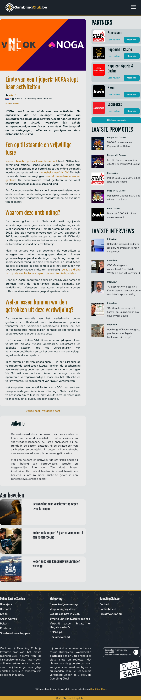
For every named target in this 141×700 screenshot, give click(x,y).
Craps (4, 614)
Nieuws (16, 103)
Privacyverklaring (111, 614)
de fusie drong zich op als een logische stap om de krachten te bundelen (43, 271)
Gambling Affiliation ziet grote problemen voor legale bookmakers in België (123, 333)
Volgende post (51, 411)
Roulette (5, 628)
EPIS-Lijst (56, 632)
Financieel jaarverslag (64, 604)
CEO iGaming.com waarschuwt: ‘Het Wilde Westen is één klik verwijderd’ (124, 269)
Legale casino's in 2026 (65, 614)
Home (8, 103)
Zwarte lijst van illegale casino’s (70, 619)
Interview (112, 239)
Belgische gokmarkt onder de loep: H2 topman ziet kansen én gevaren (123, 247)
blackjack (56, 656)
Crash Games (8, 619)
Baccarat (5, 609)
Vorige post (33, 411)
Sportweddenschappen (15, 633)
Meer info (131, 39)
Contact (104, 604)
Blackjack (6, 604)
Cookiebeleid (108, 609)
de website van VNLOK (54, 172)
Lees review (114, 39)
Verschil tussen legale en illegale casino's (70, 625)
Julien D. (12, 95)
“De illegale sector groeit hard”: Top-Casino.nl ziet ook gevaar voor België (123, 311)
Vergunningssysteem (63, 609)
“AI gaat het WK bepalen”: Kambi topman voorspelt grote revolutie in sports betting (124, 290)
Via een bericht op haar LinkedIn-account (31, 161)
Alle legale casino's (116, 120)
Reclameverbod (60, 637)
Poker (3, 623)
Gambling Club (98, 689)
